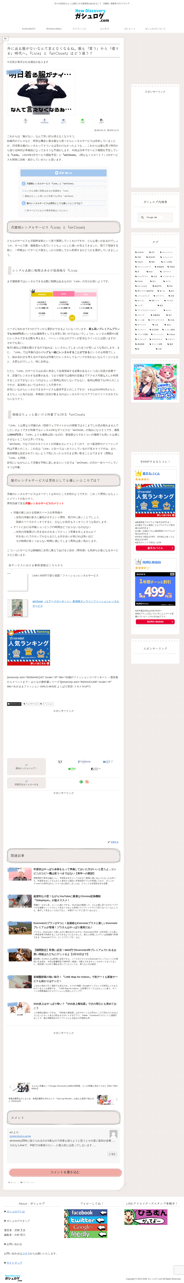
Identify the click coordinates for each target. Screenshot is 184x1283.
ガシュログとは (16, 1211)
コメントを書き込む (65, 1172)
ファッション (47, 704)
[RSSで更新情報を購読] (87, 782)
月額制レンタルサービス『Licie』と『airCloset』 (51, 183)
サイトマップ (14, 1262)
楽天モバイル (151, 473)
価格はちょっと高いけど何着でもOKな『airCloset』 (50, 196)
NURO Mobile (152, 561)
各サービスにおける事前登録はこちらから (47, 210)
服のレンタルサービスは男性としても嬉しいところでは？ (55, 203)
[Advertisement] (63, 733)
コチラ (26, 1253)
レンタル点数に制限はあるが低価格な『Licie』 (47, 190)
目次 (61, 173)
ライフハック (15, 704)
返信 (113, 1154)
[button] (101, 121)
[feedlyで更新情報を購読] (81, 782)
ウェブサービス (32, 704)
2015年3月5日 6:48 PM (20, 1136)
